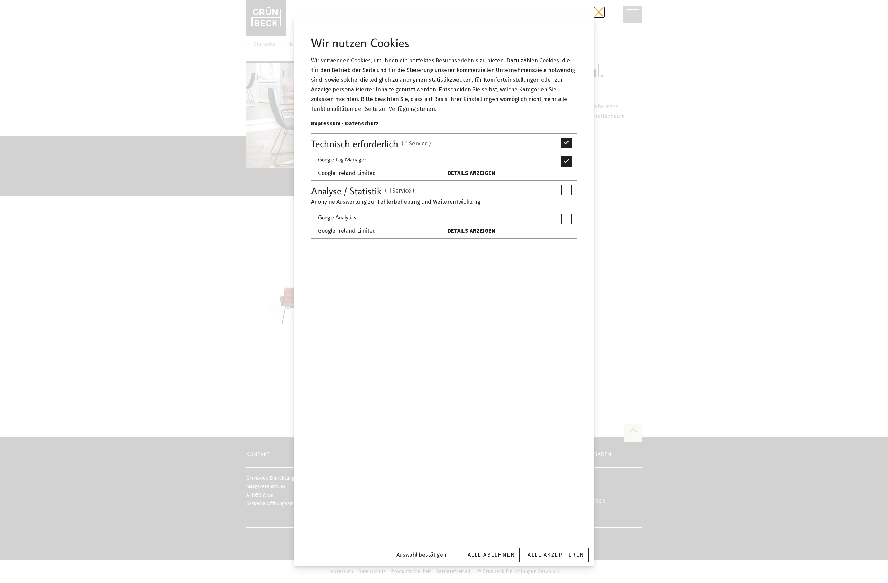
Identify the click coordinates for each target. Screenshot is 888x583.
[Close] (599, 12)
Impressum (325, 123)
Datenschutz (362, 123)
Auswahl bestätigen (421, 554)
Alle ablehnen (491, 554)
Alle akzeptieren (556, 554)
